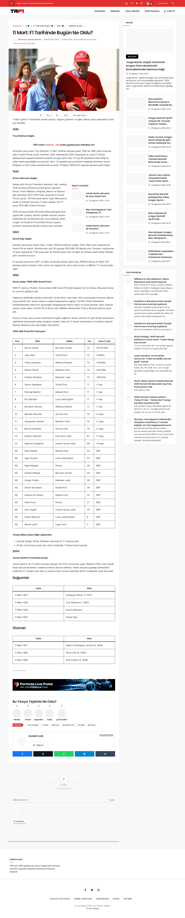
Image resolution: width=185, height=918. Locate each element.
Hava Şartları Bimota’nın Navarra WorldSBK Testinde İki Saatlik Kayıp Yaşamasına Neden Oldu (160, 106)
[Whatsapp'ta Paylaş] (64, 754)
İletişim (128, 898)
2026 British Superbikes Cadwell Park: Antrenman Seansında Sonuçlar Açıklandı (160, 255)
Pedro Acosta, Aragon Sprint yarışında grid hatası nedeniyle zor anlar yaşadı (160, 141)
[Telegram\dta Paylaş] (84, 754)
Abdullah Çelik (25, 39)
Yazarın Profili (106, 735)
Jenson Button (68, 725)
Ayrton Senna (33, 725)
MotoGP (132, 56)
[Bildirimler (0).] (173, 3)
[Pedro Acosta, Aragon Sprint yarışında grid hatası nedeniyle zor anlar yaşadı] (136, 141)
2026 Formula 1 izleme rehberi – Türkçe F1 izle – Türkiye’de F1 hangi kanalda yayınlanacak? (152, 400)
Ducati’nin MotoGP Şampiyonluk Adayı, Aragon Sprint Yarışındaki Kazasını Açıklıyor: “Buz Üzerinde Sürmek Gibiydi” (160, 201)
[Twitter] (137, 3)
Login (111, 800)
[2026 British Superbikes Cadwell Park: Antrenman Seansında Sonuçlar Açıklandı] (136, 255)
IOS (57, 144)
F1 (27, 119)
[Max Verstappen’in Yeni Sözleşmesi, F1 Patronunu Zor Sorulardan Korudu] (78, 212)
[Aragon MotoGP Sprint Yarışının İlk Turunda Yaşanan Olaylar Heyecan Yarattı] (136, 122)
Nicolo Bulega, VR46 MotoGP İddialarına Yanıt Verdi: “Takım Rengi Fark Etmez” (154, 339)
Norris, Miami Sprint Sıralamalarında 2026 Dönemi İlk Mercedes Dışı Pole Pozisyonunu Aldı (153, 384)
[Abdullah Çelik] (23, 741)
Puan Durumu (152, 11)
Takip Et (39, 745)
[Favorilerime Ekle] (41, 115)
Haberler (115, 11)
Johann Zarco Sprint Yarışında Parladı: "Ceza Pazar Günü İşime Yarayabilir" (159, 179)
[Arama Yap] (126, 3)
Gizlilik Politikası (60, 898)
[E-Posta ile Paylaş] (105, 754)
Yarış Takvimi (132, 11)
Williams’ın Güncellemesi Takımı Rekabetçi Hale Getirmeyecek (151, 280)
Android (49, 144)
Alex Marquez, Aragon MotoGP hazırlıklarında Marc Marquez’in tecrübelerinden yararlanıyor (160, 238)
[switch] (149, 3)
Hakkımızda (102, 898)
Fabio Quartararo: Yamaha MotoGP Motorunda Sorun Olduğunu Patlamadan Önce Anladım (160, 162)
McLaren (81, 725)
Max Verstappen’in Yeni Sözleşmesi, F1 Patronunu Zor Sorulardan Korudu (98, 214)
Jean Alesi (55, 725)
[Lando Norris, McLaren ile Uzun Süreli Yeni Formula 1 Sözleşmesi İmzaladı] (78, 195)
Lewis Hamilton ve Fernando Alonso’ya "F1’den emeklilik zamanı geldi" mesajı (152, 358)
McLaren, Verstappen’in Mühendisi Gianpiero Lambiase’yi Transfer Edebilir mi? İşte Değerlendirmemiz (152, 422)
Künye (116, 898)
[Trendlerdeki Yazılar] (12, 3)
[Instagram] (141, 3)
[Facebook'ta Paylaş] (22, 754)
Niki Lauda (92, 725)
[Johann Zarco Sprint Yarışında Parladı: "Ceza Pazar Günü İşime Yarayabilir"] (136, 179)
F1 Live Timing (92, 908)
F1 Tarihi (45, 725)
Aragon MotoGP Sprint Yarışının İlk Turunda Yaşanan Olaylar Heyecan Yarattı (160, 122)
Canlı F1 (171, 11)
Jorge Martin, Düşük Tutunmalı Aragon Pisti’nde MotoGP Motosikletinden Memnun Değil (145, 66)
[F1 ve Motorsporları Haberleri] (17, 11)
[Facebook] (132, 3)
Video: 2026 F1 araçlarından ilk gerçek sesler (35, 3)
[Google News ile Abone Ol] (79, 115)
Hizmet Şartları (83, 898)
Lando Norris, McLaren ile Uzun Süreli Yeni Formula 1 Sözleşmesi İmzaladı (97, 198)
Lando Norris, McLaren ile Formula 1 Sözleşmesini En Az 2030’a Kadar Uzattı (97, 230)
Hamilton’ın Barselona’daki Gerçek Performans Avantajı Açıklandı (152, 303)
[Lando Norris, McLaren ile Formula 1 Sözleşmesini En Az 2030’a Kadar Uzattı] (78, 228)
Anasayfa (99, 11)
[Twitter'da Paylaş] (43, 754)
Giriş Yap (164, 3)
